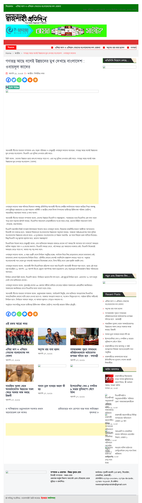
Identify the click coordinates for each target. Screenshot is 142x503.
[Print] (30, 79)
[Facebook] (8, 79)
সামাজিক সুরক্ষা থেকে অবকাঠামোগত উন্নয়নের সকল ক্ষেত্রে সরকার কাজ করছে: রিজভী (19, 390)
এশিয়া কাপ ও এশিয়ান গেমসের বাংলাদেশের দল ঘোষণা (38, 6)
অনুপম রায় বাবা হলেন (110, 47)
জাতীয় (30, 73)
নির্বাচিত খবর (39, 73)
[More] (35, 79)
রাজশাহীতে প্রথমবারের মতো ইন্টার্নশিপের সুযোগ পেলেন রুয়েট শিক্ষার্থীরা (118, 359)
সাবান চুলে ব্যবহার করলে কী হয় (51, 387)
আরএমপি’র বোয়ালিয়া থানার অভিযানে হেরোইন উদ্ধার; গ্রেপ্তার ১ (124, 434)
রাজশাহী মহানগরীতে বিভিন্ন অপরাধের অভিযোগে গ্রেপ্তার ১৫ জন (125, 418)
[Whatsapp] (19, 79)
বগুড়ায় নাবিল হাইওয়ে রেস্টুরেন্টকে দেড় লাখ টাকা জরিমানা (125, 450)
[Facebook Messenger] (24, 79)
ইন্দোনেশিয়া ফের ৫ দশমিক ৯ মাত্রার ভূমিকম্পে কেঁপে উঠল (83, 389)
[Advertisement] (52, 184)
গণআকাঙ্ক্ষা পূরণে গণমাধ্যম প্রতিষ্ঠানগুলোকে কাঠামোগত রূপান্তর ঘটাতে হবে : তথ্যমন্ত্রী (84, 353)
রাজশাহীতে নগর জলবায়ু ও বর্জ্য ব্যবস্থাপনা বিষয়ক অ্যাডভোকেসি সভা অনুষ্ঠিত (119, 349)
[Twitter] (13, 79)
